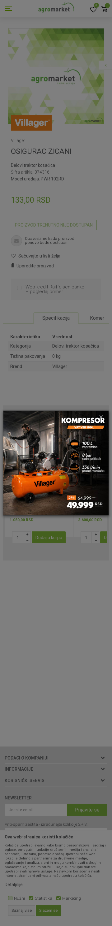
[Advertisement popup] (56, 462)
